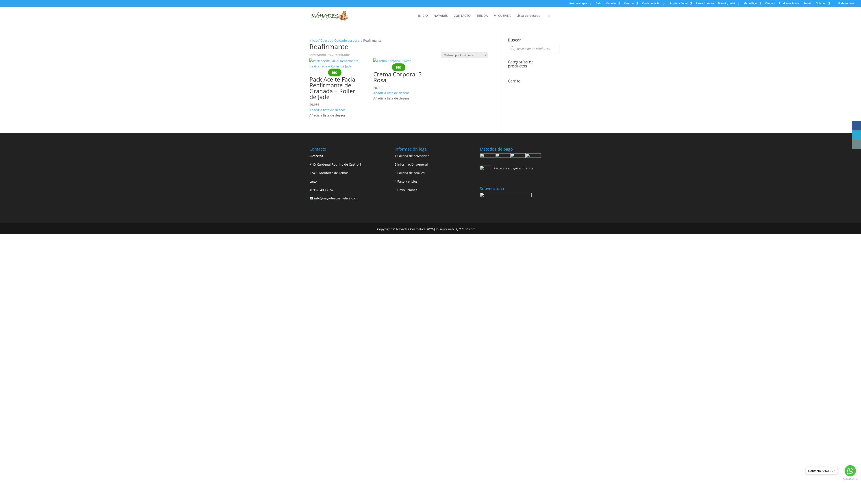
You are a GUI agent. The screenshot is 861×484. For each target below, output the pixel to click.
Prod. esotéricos (789, 3)
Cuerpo (629, 3)
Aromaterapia (578, 3)
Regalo (807, 3)
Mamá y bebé (726, 3)
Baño (599, 3)
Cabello (611, 3)
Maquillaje (750, 3)
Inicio (313, 40)
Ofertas (770, 3)
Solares (821, 3)
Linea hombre (705, 3)
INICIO (423, 16)
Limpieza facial (678, 3)
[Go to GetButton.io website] (850, 479)
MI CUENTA (502, 16)
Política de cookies (411, 173)
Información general (412, 164)
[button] (327, 110)
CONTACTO (462, 16)
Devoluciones (407, 190)
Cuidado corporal (347, 40)
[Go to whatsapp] (850, 470)
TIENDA (482, 16)
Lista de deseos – (529, 16)
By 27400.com (465, 229)
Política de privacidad (413, 156)
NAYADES (441, 16)
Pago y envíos (407, 181)
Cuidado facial (651, 3)
